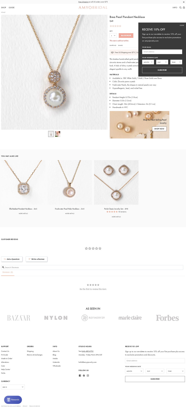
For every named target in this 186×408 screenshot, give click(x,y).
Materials (56, 362)
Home (3, 12)
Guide (12, 7)
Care (3, 366)
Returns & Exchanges (34, 355)
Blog (54, 355)
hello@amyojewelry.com (88, 362)
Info (175, 7)
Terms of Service (34, 406)
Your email (146, 47)
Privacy (25, 406)
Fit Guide (4, 355)
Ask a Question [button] (13, 259)
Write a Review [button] (37, 259)
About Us (56, 351)
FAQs (3, 373)
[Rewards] (13, 400)
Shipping (113, 45)
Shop (3, 7)
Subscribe (155, 379)
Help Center (5, 369)
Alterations (5, 362)
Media (55, 358)
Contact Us (5, 351)
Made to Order (6, 358)
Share (120, 45)
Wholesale (57, 366)
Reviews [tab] (6, 272)
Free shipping (83, 2)
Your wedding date (133, 366)
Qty (111, 31)
